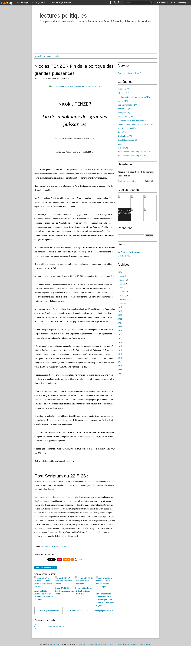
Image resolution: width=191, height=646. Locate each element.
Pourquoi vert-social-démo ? (129, 72)
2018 (120, 334)
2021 (120, 322)
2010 (120, 365)
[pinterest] (119, 2)
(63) (128, 139)
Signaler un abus (100, 644)
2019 (120, 330)
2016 (120, 342)
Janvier (123, 303)
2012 (120, 357)
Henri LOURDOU (55, 644)
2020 (120, 326)
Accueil (37, 56)
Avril (122, 291)
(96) (122, 132)
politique (62, 546)
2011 (120, 361)
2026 (120, 272)
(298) (123, 100)
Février (123, 299)
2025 (120, 307)
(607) (124, 89)
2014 (120, 350)
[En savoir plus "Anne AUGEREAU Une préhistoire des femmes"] (150, 201)
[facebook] (110, 2)
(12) (134, 151)
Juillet (122, 279)
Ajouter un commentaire (55, 626)
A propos (47, 56)
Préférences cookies (145, 644)
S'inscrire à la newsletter (46, 567)
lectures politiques (63, 15)
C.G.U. (111, 644)
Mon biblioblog (124, 255)
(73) (125, 136)
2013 (120, 354)
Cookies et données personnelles (126, 644)
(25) (123, 147)
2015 (120, 346)
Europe (47, 546)
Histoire (54, 546)
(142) (135, 124)
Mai (121, 287)
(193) (125, 116)
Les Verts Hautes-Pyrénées (129, 251)
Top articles (81, 644)
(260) (125, 108)
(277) (127, 104)
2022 (120, 318)
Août (122, 275)
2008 (120, 373)
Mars (122, 295)
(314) (134, 97)
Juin (122, 283)
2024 (120, 311)
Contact (57, 56)
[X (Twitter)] (115, 2)
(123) (127, 128)
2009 (120, 369)
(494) (123, 93)
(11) (134, 155)
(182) (132, 120)
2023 (120, 315)
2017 (120, 338)
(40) (122, 143)
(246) (124, 112)
